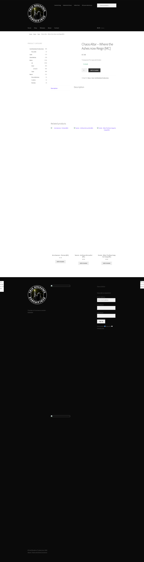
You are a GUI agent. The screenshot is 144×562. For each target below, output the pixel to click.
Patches (33, 82)
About (49, 28)
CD (32, 63)
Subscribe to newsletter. (104, 293)
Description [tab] (54, 88)
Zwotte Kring (57, 5)
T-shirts (33, 80)
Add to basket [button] (60, 261)
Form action (100, 326)
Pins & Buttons (35, 77)
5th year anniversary (87, 5)
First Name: (100, 305)
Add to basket (94, 70)
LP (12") (35, 68)
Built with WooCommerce (39, 552)
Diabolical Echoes (67, 5)
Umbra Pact (77, 5)
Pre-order (33, 51)
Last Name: (100, 313)
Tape (39, 34)
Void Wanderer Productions (101, 78)
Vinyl (32, 66)
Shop (35, 28)
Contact (56, 28)
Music (34, 34)
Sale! (31, 54)
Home (29, 28)
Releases (42, 28)
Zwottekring (33, 57)
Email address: (101, 297)
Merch (31, 74)
